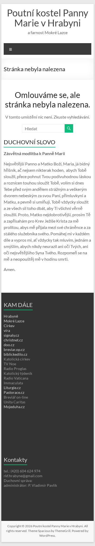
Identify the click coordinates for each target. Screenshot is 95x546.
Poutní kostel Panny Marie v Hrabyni (47, 18)
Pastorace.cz (14, 392)
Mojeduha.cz (14, 406)
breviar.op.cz (14, 349)
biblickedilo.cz (15, 354)
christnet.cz (13, 340)
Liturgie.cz (12, 387)
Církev (9, 325)
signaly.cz (11, 335)
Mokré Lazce (14, 321)
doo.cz (9, 344)
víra (7, 330)
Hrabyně (11, 316)
